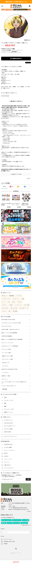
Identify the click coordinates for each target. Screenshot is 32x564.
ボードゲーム (4, 379)
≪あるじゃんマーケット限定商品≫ (10, 346)
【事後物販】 (4, 389)
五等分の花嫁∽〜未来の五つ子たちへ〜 (11, 329)
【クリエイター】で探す (7, 359)
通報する (28, 178)
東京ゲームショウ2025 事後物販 (9, 332)
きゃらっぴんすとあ (6, 326)
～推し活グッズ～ (5, 362)
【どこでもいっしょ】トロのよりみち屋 (11, 322)
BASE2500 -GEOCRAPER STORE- (9, 369)
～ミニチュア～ (5, 366)
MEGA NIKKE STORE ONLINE (8, 319)
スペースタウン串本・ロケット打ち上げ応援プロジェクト (14, 382)
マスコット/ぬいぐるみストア (8, 385)
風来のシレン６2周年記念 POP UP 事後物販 (11, 339)
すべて (4, 186)
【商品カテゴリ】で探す (7, 356)
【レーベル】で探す (6, 352)
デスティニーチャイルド (7, 342)
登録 (28, 479)
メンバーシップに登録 (6, 50)
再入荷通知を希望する (16, 58)
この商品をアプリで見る (16, 174)
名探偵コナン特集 (5, 375)
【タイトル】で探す (6, 349)
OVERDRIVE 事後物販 (6, 336)
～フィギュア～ (5, 372)
